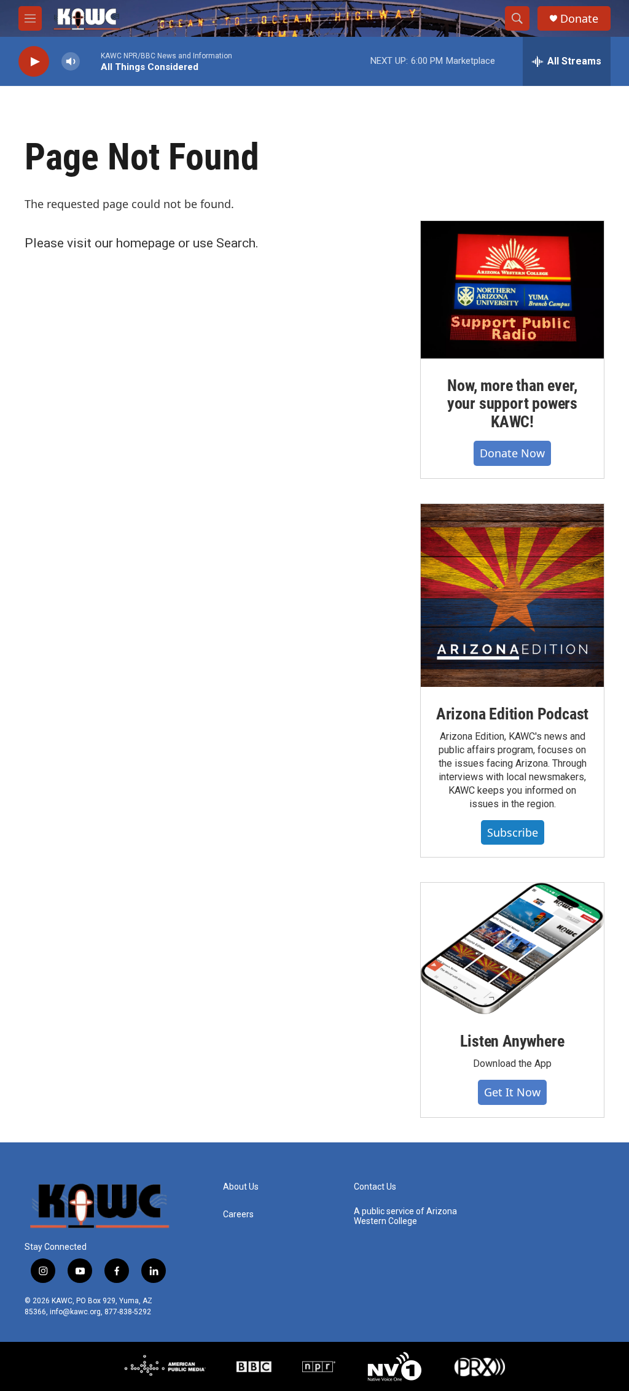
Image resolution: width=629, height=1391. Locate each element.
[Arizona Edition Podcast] (512, 595)
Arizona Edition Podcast (512, 714)
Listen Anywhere (512, 1041)
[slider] (90, 61)
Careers (238, 1214)
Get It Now (512, 1092)
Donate (579, 18)
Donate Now (512, 453)
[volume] (70, 62)
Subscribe (512, 832)
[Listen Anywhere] (512, 948)
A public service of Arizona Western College (405, 1216)
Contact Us (375, 1186)
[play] (34, 62)
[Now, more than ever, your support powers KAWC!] (512, 289)
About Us (241, 1186)
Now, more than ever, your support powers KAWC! (512, 404)
